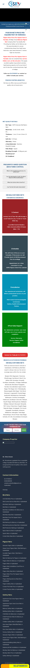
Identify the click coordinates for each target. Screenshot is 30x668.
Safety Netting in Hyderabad (11, 655)
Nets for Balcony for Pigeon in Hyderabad (14, 558)
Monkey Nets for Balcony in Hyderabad (14, 650)
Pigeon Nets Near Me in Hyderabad (13, 571)
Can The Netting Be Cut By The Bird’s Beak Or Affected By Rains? (16, 177)
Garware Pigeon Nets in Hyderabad (13, 545)
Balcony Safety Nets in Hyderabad (12, 608)
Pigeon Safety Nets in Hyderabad (12, 584)
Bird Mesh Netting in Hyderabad (12, 504)
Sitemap (5, 489)
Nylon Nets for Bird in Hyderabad (12, 530)
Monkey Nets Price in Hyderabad (12, 653)
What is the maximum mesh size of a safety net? (16, 171)
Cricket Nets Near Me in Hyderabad (13, 536)
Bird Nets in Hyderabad (9, 507)
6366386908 (8, 481)
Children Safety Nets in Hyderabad (12, 621)
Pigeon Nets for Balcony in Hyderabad (13, 561)
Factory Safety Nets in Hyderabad (12, 632)
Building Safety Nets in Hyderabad (12, 611)
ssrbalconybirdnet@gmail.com (12, 483)
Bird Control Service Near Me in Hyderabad (15, 501)
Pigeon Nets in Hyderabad (10, 563)
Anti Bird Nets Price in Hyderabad (12, 498)
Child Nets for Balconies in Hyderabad (13, 614)
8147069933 (20, 665)
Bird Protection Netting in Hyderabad (13, 528)
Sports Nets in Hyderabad (10, 533)
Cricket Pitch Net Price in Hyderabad (13, 586)
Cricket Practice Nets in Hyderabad (13, 589)
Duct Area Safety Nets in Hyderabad (13, 629)
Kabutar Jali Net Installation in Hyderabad (14, 647)
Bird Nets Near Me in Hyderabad (12, 514)
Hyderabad (7, 485)
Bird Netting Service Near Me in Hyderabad (15, 525)
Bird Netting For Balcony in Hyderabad (13, 522)
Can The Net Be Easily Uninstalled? (16, 187)
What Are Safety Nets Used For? (16, 182)
